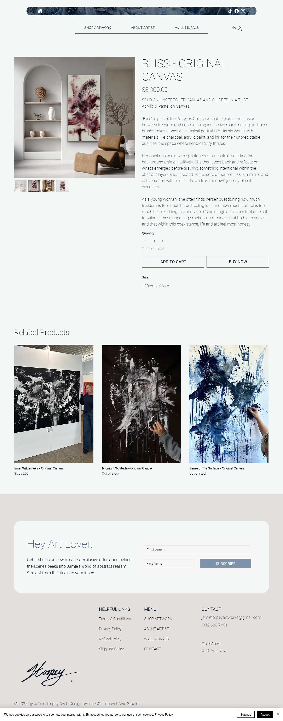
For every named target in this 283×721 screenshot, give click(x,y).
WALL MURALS (156, 639)
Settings (246, 714)
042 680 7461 (214, 625)
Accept (265, 714)
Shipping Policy (111, 649)
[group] (141, 410)
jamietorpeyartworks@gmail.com (231, 617)
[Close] (278, 714)
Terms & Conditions (115, 619)
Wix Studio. (129, 703)
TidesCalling (99, 703)
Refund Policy (110, 639)
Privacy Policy (110, 629)
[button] (234, 28)
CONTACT (152, 649)
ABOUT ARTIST (156, 629)
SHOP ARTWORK (158, 619)
